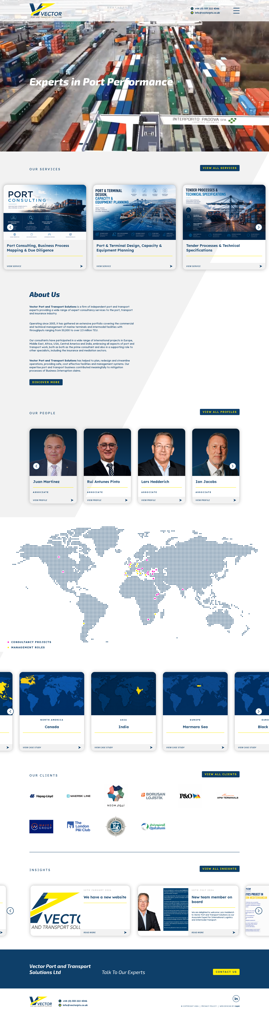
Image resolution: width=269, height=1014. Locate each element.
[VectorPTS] (45, 10)
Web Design (225, 1006)
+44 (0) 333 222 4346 (207, 8)
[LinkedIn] (236, 998)
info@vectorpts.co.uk (207, 12)
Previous (10, 227)
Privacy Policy (209, 1006)
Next (258, 227)
